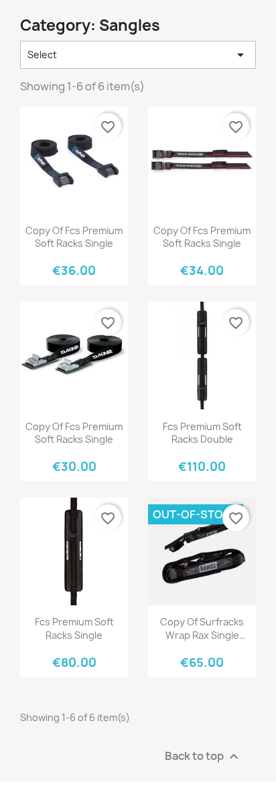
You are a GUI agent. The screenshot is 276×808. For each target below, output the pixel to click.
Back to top (203, 756)
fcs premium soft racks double (202, 433)
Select (138, 55)
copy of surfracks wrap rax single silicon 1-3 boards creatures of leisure (202, 628)
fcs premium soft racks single (74, 628)
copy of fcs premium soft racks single (74, 237)
